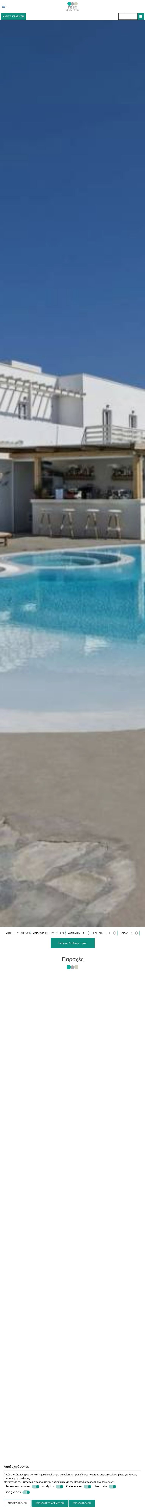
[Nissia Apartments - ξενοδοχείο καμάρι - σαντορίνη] (72, 6)
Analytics (48, 1486)
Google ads (13, 1492)
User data (100, 1486)
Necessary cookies (17, 1486)
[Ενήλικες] (113, 933)
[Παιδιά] (135, 933)
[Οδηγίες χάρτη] (134, 16)
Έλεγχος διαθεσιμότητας (72, 943)
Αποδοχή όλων (81, 1503)
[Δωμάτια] (86, 933)
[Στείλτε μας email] (128, 16)
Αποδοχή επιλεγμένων (49, 1503)
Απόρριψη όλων (17, 1503)
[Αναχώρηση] (58, 933)
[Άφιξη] (24, 933)
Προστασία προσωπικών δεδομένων (94, 1482)
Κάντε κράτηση (13, 16)
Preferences (74, 1486)
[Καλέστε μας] (121, 16)
